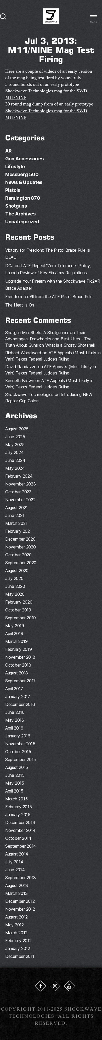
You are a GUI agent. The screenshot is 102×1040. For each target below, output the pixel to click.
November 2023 (20, 484)
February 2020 (18, 602)
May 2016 (14, 720)
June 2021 (14, 515)
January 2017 (17, 696)
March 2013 (16, 893)
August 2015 (16, 767)
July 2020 (14, 578)
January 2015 (17, 814)
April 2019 (14, 633)
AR (8, 151)
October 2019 (18, 610)
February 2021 (18, 531)
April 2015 (14, 791)
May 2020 (15, 594)
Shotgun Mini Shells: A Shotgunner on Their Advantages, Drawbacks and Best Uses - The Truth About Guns (48, 339)
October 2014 (18, 838)
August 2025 (17, 428)
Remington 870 (22, 198)
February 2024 (19, 476)
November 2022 (20, 499)
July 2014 (14, 861)
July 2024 (14, 452)
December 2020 (20, 539)
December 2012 (20, 901)
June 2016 (15, 712)
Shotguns (16, 206)
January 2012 (17, 948)
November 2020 (20, 547)
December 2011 (19, 956)
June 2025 (15, 436)
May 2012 (14, 924)
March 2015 (16, 798)
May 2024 (15, 468)
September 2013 (20, 877)
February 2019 (18, 649)
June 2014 (15, 869)
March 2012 (16, 932)
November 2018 (20, 657)
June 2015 (15, 775)
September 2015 (20, 759)
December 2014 (20, 822)
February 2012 (18, 940)
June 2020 (15, 586)
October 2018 (18, 665)
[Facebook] (40, 986)
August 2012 (16, 917)
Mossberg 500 (22, 174)
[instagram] (55, 986)
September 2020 (20, 562)
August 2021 (16, 507)
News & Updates (23, 182)
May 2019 (14, 625)
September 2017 (20, 680)
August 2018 (16, 672)
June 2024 (15, 460)
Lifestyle (15, 166)
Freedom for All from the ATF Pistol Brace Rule (49, 296)
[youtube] (69, 986)
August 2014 (16, 854)
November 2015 (20, 743)
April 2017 (14, 688)
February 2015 (18, 806)
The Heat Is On (19, 305)
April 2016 (14, 728)
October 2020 (18, 554)
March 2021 (16, 523)
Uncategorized (22, 221)
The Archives (20, 214)
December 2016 (20, 704)
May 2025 (15, 444)
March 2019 (16, 641)
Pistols (12, 190)
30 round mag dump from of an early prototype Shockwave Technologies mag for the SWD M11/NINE (49, 110)
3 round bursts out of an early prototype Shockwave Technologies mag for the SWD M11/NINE (46, 91)
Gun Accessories (24, 158)
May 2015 (14, 783)
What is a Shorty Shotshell (70, 345)
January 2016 (17, 735)
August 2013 (16, 885)
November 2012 (20, 909)
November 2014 (20, 830)
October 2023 (18, 491)
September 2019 (20, 617)
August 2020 (17, 570)
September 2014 (20, 846)
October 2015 (18, 751)
